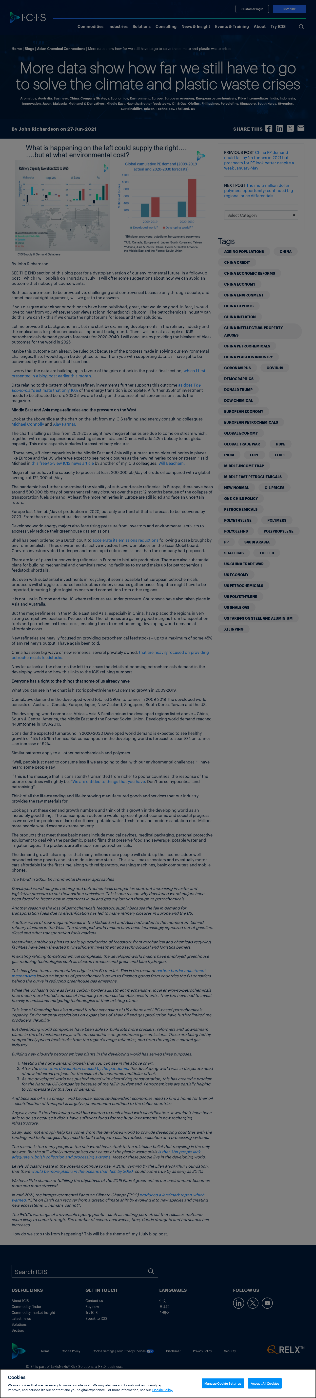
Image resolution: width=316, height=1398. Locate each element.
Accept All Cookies (265, 1383)
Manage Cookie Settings (222, 1383)
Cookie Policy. (162, 1390)
